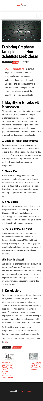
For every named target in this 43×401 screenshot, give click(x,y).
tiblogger (26, 62)
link (6, 342)
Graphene (17, 347)
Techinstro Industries (26, 391)
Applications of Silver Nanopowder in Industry (36, 366)
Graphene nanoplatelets (14, 69)
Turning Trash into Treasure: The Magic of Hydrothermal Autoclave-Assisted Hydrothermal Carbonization (7, 370)
